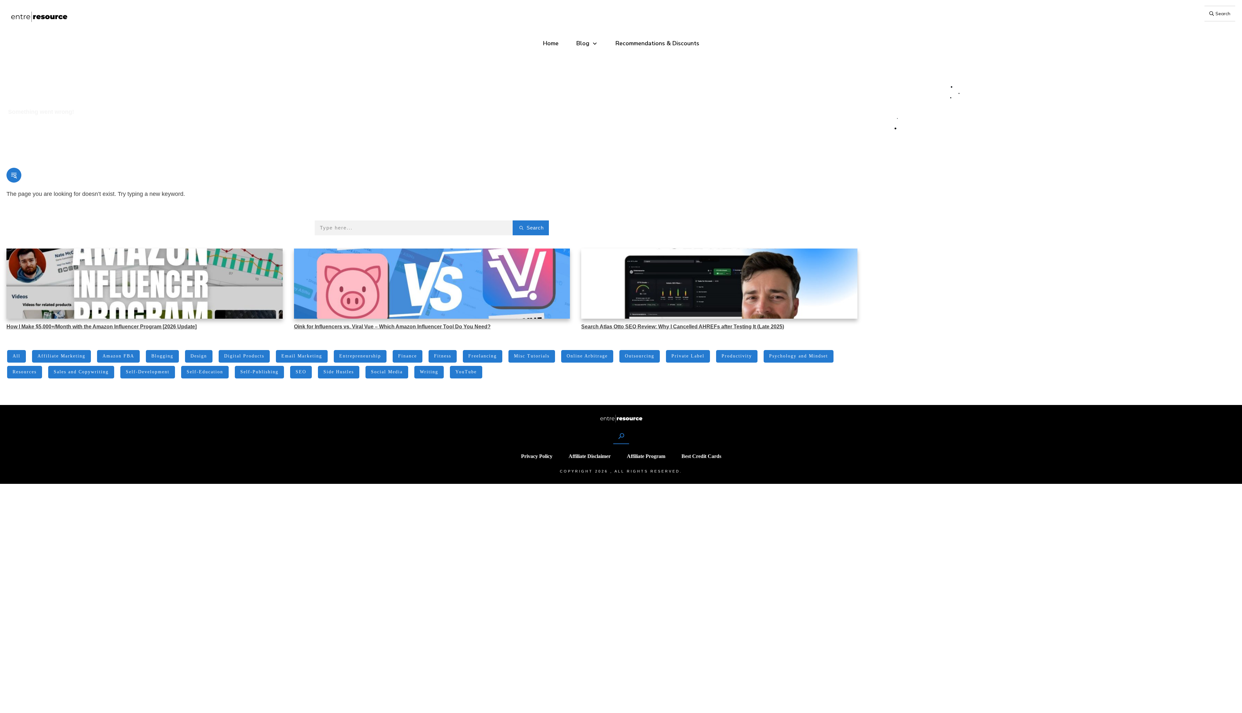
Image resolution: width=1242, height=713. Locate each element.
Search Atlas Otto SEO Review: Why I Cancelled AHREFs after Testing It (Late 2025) (682, 326)
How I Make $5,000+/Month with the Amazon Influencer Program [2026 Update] (101, 326)
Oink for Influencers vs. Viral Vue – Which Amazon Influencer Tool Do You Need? (392, 326)
